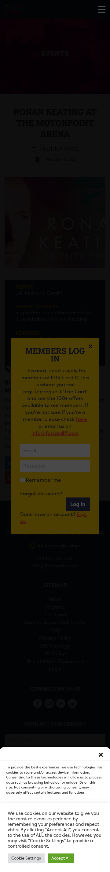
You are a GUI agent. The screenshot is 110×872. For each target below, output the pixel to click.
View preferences (55, 843)
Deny (55, 827)
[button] (101, 755)
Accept (55, 810)
